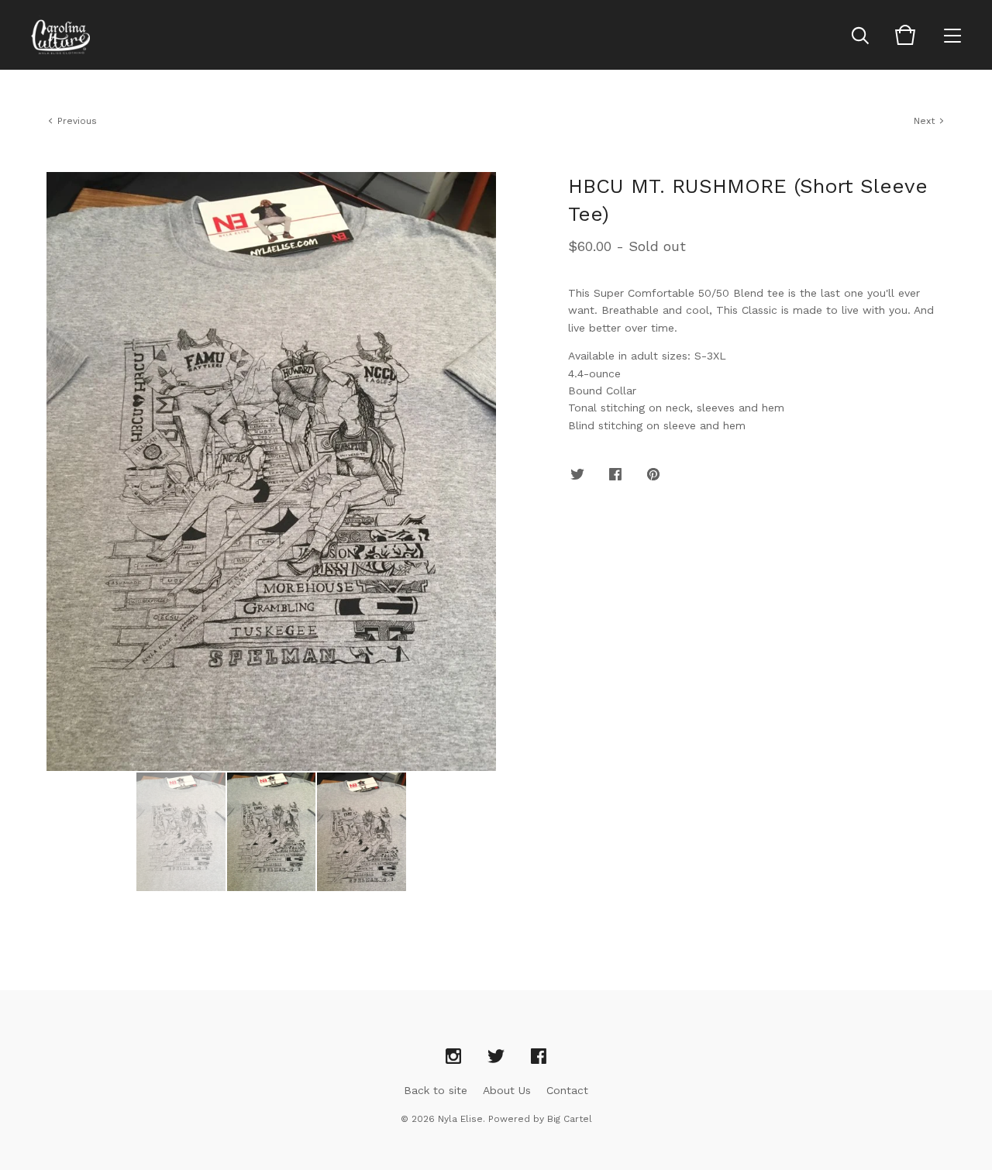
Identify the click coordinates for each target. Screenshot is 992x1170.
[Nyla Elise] (60, 34)
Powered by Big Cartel (540, 1118)
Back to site (435, 1090)
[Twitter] (496, 1056)
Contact (567, 1090)
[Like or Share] (615, 475)
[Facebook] (538, 1056)
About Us (507, 1090)
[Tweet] (577, 475)
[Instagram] (453, 1056)
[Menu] (952, 35)
